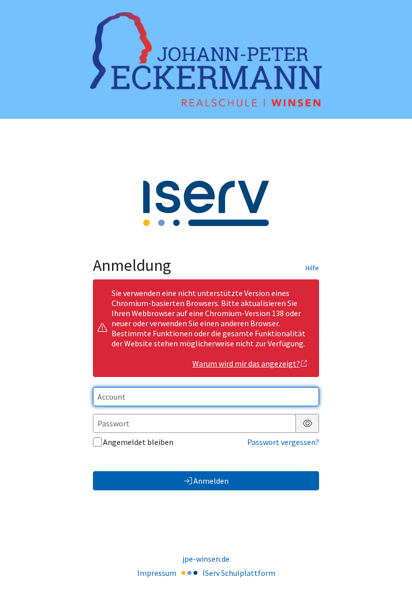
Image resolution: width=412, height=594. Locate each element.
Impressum (156, 573)
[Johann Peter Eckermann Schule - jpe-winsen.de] (206, 59)
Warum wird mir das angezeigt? (246, 363)
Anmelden (211, 481)
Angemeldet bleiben (138, 442)
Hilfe (312, 267)
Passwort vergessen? (283, 442)
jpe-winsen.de (206, 559)
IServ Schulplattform (238, 573)
